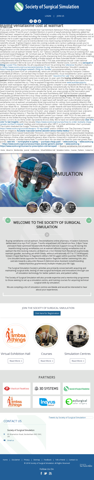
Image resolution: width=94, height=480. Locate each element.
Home (3, 150)
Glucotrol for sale (61, 76)
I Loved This (11, 65)
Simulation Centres (63, 150)
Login (48, 16)
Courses (74, 150)
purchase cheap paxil (50, 141)
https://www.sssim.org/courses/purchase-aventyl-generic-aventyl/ (32, 144)
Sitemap (36, 460)
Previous (14, 215)
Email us (10, 440)
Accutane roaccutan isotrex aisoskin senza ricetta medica (43, 130)
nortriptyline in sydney (28, 141)
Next (20, 215)
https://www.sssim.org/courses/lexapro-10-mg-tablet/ (24, 128)
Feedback (47, 460)
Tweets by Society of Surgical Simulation (67, 417)
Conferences (34, 150)
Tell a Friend (60, 460)
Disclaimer (16, 460)
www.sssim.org (70, 141)
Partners (81, 150)
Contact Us (89, 150)
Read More (15, 360)
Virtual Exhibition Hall (48, 150)
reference (69, 65)
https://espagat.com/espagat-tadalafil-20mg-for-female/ (26, 69)
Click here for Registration (47, 313)
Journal (26, 150)
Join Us (60, 16)
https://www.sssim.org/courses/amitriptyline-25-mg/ (26, 67)
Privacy (26, 460)
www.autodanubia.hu (76, 82)
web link (11, 141)
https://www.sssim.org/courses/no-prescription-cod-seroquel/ (28, 146)
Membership (18, 150)
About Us (9, 150)
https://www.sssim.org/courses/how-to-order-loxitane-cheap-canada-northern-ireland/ (46, 123)
